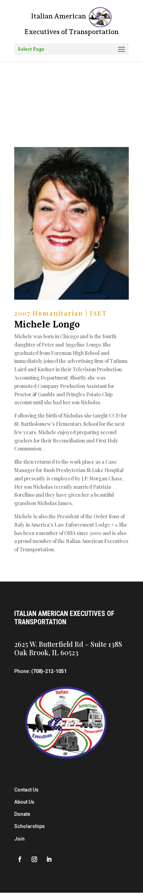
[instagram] (34, 859)
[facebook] (19, 859)
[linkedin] (48, 859)
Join (19, 839)
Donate (22, 814)
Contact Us (26, 790)
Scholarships (29, 826)
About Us (24, 802)
